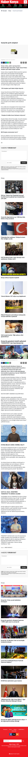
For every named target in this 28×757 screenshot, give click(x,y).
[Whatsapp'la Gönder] (8, 62)
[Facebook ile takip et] (10, 734)
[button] (21, 62)
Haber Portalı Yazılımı (15, 753)
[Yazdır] (10, 62)
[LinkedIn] (6, 62)
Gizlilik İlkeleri (21, 729)
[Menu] (25, 2)
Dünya (9, 10)
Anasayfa (5, 10)
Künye (10, 729)
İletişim (15, 729)
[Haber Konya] (9, 1)
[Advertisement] (14, 27)
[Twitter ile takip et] (14, 734)
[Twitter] (4, 62)
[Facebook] (2, 62)
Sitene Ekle (14, 731)
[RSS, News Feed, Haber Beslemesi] (17, 734)
